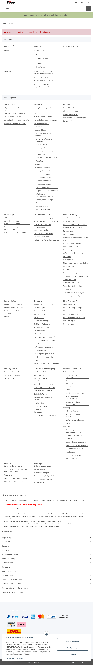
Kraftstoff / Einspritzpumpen (44, 391)
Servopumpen (9, 378)
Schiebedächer (39, 334)
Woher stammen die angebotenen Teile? (41, 85)
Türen (36, 360)
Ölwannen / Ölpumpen (74, 449)
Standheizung (68, 324)
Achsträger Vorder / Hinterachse (46, 221)
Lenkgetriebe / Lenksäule (13, 372)
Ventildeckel (70, 452)
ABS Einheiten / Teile (12, 218)
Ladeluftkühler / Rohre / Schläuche (43, 398)
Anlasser (37, 113)
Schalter (37, 164)
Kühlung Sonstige (72, 411)
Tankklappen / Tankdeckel (43, 357)
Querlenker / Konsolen (42, 224)
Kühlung (66, 408)
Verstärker (40, 161)
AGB (35, 54)
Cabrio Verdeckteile (41, 311)
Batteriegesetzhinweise (72, 46)
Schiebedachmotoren (42, 168)
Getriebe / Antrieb (70, 372)
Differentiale (70, 386)
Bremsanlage (7, 550)
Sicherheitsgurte (69, 279)
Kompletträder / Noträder (14, 307)
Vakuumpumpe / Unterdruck (15, 232)
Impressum (10, 658)
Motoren (66, 426)
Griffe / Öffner (68, 234)
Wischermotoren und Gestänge (16, 478)
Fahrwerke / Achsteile (10, 554)
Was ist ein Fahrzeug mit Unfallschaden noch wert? (43, 72)
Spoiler (36, 344)
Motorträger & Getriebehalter (77, 445)
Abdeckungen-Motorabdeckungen (73, 431)
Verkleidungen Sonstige (72, 296)
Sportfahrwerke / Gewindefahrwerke (41, 229)
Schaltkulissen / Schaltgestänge (72, 397)
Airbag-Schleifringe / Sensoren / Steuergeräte (46, 109)
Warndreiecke (39, 482)
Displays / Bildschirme (44, 148)
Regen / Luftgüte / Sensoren (47, 191)
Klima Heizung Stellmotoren (73, 311)
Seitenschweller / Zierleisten (44, 340)
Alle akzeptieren (72, 641)
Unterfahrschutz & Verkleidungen (46, 363)
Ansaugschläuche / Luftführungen (41, 379)
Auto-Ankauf (9, 46)
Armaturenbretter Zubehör (73, 218)
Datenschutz (21, 658)
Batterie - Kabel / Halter (43, 117)
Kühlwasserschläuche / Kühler (74, 415)
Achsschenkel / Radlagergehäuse (46, 218)
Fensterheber (68, 231)
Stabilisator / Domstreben (43, 233)
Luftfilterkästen (39, 403)
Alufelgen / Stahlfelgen (13, 304)
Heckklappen (38, 317)
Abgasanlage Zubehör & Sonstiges (13, 109)
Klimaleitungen (69, 321)
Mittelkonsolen (68, 266)
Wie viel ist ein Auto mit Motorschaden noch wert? (43, 79)
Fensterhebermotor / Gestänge (45, 120)
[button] (70, 2)
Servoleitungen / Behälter (14, 375)
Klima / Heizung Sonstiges (73, 307)
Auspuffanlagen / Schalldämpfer (16, 120)
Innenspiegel (68, 250)
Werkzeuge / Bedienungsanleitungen (16, 592)
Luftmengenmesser (41, 406)
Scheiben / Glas (39, 330)
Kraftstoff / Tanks (40, 394)
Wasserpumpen (72, 423)
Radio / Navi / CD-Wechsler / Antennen (44, 134)
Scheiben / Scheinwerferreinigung (15, 588)
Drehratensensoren (43, 181)
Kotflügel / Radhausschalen (44, 324)
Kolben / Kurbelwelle (74, 435)
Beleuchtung (6, 546)
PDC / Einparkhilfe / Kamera (47, 187)
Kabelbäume (38, 127)
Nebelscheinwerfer (70, 114)
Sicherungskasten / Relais (43, 171)
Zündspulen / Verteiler (42, 209)
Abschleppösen (39, 469)
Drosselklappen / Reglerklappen (46, 384)
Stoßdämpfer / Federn (42, 237)
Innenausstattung (8, 558)
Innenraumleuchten (70, 246)
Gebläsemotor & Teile (71, 304)
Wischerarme (9, 475)
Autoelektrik (6, 542)
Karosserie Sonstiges (41, 321)
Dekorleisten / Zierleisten (72, 228)
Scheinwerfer (68, 121)
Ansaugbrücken (40, 375)
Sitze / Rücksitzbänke (71, 283)
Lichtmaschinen (40, 130)
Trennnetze (67, 289)
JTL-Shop (81, 662)
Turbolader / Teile (70, 458)
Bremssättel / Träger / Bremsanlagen (12, 228)
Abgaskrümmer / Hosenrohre (15, 113)
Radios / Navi (41, 154)
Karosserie (6, 567)
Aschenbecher (68, 221)
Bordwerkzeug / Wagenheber (45, 476)
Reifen (6, 316)
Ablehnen (72, 654)
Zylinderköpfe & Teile (74, 455)
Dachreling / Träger (41, 314)
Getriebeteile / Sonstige (75, 393)
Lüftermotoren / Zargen (75, 420)
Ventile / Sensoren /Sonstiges (45, 415)
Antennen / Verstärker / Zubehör (45, 140)
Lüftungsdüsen (69, 260)
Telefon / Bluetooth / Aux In (46, 158)
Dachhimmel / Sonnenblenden (74, 224)
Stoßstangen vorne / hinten (44, 350)
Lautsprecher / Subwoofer (46, 151)
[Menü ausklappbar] (3, 1)
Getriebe (69, 390)
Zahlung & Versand (41, 59)
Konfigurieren (72, 648)
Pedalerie (66, 269)
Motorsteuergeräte (43, 184)
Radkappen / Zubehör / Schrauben (13, 312)
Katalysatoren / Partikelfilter (14, 123)
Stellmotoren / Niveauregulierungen (44, 195)
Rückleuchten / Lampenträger (74, 118)
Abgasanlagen (7, 537)
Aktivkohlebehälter (41, 372)
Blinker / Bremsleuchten (72, 111)
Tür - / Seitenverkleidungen (73, 292)
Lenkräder (67, 256)
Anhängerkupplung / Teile (44, 304)
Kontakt (7, 50)
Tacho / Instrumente (41, 203)
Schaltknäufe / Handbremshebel (75, 276)
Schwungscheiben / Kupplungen (73, 403)
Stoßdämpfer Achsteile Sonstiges (46, 240)
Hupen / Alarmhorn (41, 123)
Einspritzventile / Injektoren (44, 387)
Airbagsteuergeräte (43, 177)
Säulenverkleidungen (71, 273)
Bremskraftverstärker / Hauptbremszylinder (12, 222)
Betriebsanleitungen (41, 473)
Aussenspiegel (39, 307)
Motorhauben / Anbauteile (44, 327)
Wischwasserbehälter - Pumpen (16, 481)
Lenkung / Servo (8, 575)
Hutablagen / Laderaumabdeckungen (72, 242)
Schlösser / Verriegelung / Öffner (46, 337)
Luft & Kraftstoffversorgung (12, 579)
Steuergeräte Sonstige (44, 199)
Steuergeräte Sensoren (42, 174)
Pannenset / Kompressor (43, 479)
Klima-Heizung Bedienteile (73, 314)
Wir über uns (39, 50)
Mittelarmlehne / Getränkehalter (75, 263)
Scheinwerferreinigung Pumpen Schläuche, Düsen (16, 470)
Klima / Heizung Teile (10, 571)
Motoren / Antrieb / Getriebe (12, 584)
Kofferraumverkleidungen (73, 253)
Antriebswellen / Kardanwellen (72, 376)
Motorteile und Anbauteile (76, 442)
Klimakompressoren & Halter (74, 317)
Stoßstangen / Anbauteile (43, 347)
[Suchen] (88, 8)
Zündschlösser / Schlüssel (43, 206)
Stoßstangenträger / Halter (44, 354)
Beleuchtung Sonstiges (72, 108)
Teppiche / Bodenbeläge (72, 286)
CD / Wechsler (41, 144)
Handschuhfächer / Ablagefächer (75, 237)
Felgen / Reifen (7, 563)
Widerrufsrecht (39, 67)
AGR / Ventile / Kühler (12, 117)
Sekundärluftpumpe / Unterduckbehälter (42, 410)
